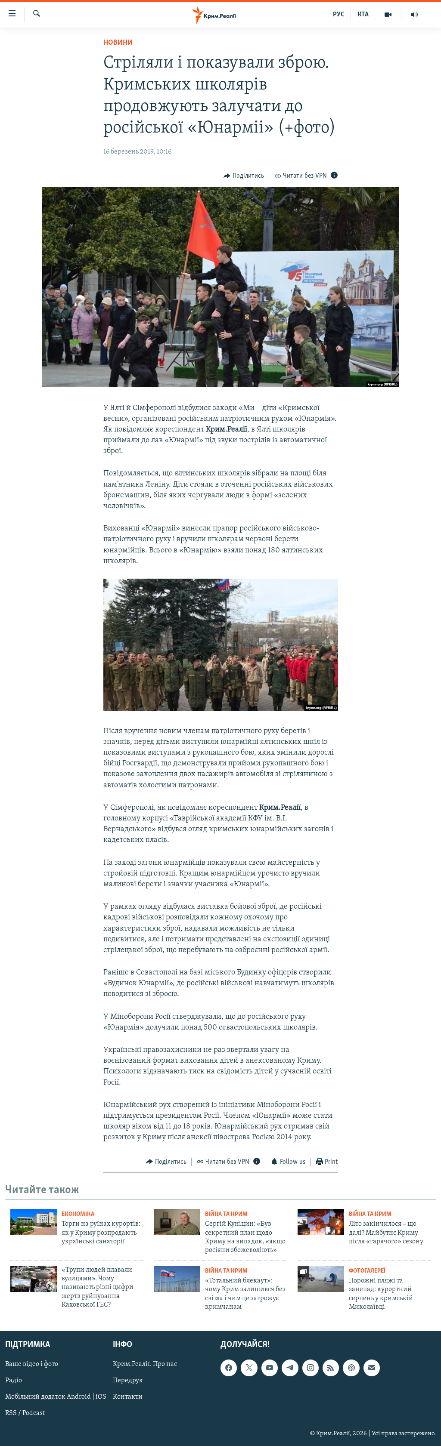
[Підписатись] (371, 1368)
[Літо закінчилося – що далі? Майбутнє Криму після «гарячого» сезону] (321, 1222)
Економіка (78, 1214)
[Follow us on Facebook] (228, 1368)
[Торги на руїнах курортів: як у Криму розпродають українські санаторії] (33, 1222)
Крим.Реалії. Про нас (145, 1364)
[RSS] (331, 1368)
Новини (118, 43)
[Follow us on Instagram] (310, 1368)
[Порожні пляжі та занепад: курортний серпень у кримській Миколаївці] (321, 1279)
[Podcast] (351, 1368)
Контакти (128, 1397)
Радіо (13, 1381)
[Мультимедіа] (388, 15)
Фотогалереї (367, 1271)
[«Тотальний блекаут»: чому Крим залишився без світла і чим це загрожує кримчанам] (177, 1279)
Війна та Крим (226, 1214)
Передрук (128, 1381)
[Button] (244, 176)
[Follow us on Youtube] (269, 1368)
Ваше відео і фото (31, 1364)
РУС (339, 14)
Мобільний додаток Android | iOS (55, 1397)
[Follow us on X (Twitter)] (249, 1368)
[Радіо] (414, 15)
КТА (363, 14)
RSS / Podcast (25, 1413)
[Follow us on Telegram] (290, 1368)
